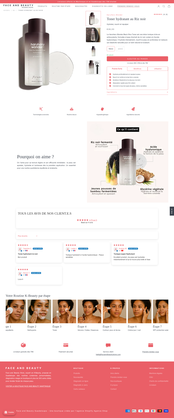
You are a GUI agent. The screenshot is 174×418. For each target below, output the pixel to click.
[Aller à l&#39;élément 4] (93, 67)
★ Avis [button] (172, 211)
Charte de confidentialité (158, 381)
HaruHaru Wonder (115, 15)
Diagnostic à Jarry (81, 385)
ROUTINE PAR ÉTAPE (61, 6)
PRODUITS (42, 6)
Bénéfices (137, 69)
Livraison (152, 385)
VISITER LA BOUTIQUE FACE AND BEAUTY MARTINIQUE (28, 386)
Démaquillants (7, 330)
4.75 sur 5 (93, 220)
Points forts (117, 69)
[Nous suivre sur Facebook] (7, 400)
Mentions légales (155, 373)
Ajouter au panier (137, 59)
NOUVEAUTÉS (81, 6)
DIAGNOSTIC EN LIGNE (102, 6)
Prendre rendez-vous (150, 352)
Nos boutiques (116, 381)
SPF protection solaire (161, 330)
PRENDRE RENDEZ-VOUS (128, 6)
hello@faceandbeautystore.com (108, 354)
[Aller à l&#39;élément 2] (93, 34)
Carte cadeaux (79, 389)
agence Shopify (85, 411)
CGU (151, 377)
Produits (77, 373)
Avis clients (114, 373)
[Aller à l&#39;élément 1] (93, 18)
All (14, 10)
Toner (55, 330)
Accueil (7, 10)
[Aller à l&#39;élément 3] (93, 51)
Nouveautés (78, 377)
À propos (114, 385)
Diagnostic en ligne (81, 381)
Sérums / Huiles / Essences (88, 330)
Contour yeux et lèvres (111, 330)
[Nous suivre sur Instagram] (13, 400)
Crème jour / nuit (134, 330)
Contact (113, 389)
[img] (23, 245)
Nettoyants (31, 330)
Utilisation (158, 69)
